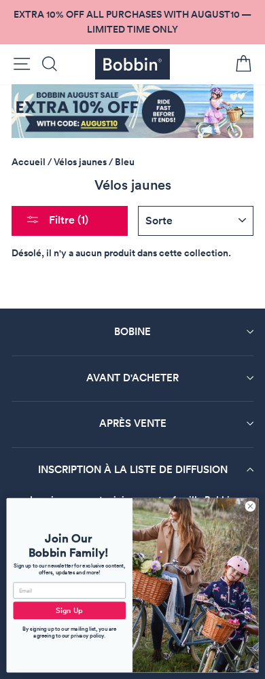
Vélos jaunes (80, 162)
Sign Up (69, 610)
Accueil (29, 162)
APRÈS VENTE (132, 423)
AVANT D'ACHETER (132, 377)
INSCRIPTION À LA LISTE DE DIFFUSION (133, 469)
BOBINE (132, 331)
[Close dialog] (250, 506)
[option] (132, 22)
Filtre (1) (67, 220)
